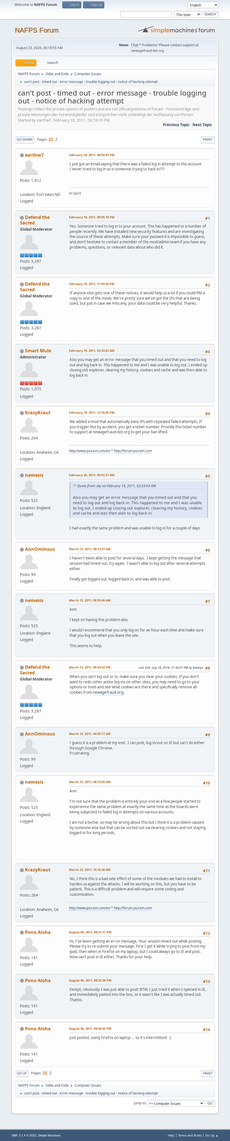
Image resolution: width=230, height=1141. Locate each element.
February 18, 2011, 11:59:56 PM (91, 284)
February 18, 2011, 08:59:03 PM (91, 155)
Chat (134, 45)
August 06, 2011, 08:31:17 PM (90, 932)
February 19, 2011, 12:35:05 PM (91, 412)
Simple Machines (49, 1135)
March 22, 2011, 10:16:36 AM (90, 869)
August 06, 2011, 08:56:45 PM (90, 1028)
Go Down (25, 139)
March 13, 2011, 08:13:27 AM (90, 549)
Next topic (202, 124)
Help (171, 1135)
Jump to (140, 1103)
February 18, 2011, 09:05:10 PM (91, 217)
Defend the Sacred (35, 220)
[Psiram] (22, 445)
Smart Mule (38, 351)
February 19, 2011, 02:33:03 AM (91, 350)
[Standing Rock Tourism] (22, 187)
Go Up (22, 1073)
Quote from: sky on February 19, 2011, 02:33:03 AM (116, 485)
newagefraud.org (108, 692)
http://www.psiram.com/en (89, 450)
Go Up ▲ (212, 1135)
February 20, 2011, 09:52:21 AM (91, 475)
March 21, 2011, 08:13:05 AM (90, 782)
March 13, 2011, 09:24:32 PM (90, 667)
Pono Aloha (38, 932)
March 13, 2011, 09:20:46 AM (90, 600)
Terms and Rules (190, 1135)
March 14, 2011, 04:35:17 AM (90, 734)
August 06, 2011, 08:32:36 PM (90, 980)
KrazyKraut (37, 412)
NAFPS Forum (37, 30)
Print (207, 139)
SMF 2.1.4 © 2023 (24, 1135)
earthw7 (34, 155)
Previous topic (176, 124)
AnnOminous (40, 549)
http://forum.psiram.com (133, 450)
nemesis (34, 475)
